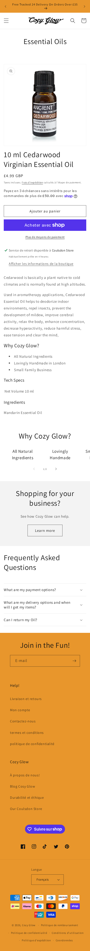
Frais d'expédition (32, 182)
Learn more (45, 530)
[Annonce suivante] (84, 6)
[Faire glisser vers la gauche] (34, 468)
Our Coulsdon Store (26, 808)
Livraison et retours (26, 699)
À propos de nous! (25, 775)
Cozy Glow (29, 925)
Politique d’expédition (36, 940)
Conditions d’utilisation (68, 933)
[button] (6, 20)
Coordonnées (64, 940)
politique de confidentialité (32, 744)
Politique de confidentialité (29, 933)
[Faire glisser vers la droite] (56, 468)
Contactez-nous (23, 721)
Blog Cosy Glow (22, 786)
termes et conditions (27, 732)
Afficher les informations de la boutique (41, 263)
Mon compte (20, 710)
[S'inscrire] (74, 661)
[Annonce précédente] (5, 6)
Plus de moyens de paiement (45, 237)
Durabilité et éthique (27, 797)
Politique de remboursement (59, 925)
